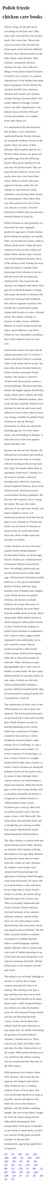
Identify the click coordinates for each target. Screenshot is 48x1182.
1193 (36, 1165)
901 (28, 1161)
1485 (14, 1158)
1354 (35, 1154)
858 (34, 1168)
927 (22, 1158)
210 (5, 1179)
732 (20, 1165)
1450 (13, 1172)
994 (20, 1154)
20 (28, 1168)
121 (41, 1168)
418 (13, 1161)
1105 (38, 1158)
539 (5, 1172)
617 (12, 1179)
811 (28, 1172)
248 (21, 1172)
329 (5, 1154)
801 (12, 1165)
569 (41, 1175)
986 (5, 1168)
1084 (6, 1158)
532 (12, 1168)
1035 (30, 1158)
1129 (20, 1168)
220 (13, 1175)
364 (35, 1161)
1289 (6, 1175)
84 (21, 1175)
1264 (36, 1172)
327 (34, 1175)
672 (27, 1154)
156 (12, 1154)
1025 (6, 1161)
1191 (28, 1165)
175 (27, 1175)
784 (5, 1165)
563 (21, 1161)
